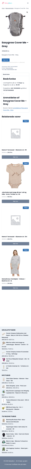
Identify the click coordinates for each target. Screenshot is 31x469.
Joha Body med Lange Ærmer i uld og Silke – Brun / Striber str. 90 (14, 193)
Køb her (5, 60)
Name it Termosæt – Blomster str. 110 (14, 150)
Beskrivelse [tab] (6, 74)
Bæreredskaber (9, 8)
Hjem (3, 8)
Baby (6, 69)
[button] (27, 12)
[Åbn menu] (27, 3)
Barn (16, 69)
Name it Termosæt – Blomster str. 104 (14, 237)
